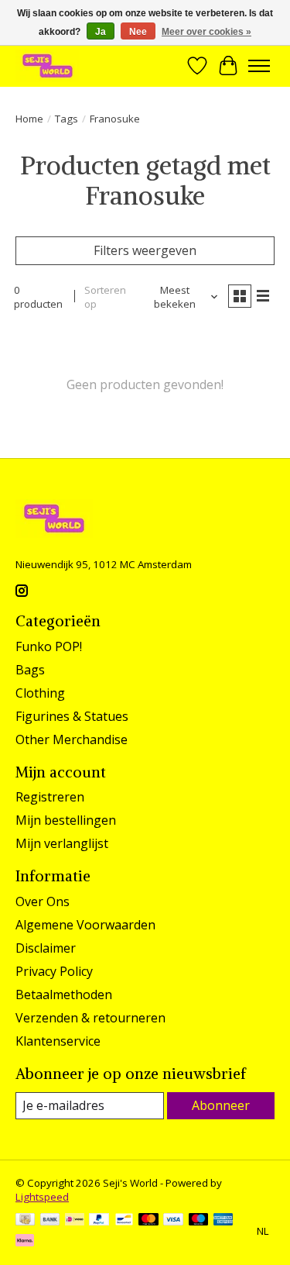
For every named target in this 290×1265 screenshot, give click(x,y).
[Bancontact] (124, 1221)
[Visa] (173, 1221)
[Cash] (25, 1221)
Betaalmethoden (63, 994)
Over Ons (42, 901)
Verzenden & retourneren (90, 1017)
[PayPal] (99, 1221)
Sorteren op (105, 297)
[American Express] (223, 1221)
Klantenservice (58, 1041)
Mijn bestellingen (65, 820)
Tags (66, 119)
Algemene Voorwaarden (85, 924)
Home (29, 119)
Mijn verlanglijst (61, 843)
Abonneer (221, 1105)
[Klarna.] (24, 1241)
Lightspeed (42, 1197)
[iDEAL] (74, 1221)
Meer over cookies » (206, 31)
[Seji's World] (47, 65)
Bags (30, 669)
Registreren (49, 796)
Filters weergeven (145, 250)
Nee (138, 31)
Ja (100, 31)
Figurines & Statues (71, 716)
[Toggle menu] (259, 65)
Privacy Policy (54, 971)
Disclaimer (45, 948)
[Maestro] (199, 1221)
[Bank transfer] (50, 1221)
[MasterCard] (148, 1221)
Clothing (40, 692)
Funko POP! (48, 646)
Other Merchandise (71, 739)
